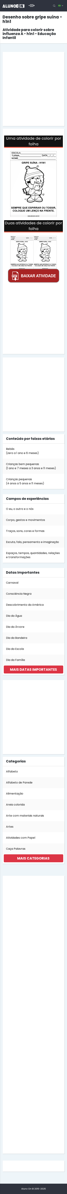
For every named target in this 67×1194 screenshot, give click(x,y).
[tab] (33, 669)
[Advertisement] (33, 89)
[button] (33, 669)
